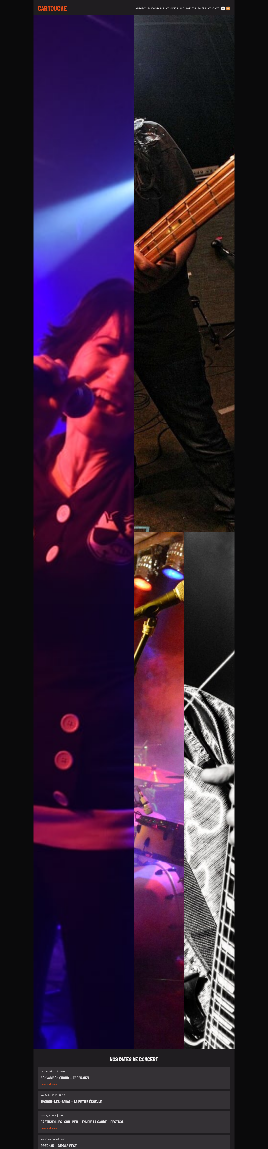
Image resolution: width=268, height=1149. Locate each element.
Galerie (202, 8)
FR (228, 8)
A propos (140, 8)
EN (223, 8)
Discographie (156, 8)
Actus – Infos (188, 8)
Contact (213, 8)
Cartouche (52, 8)
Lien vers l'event (49, 1084)
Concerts (172, 8)
